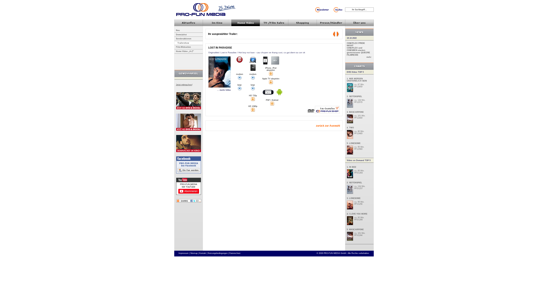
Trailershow (183, 43)
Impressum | (184, 253)
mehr (368, 57)
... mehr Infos (224, 90)
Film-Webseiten (183, 47)
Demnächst (181, 35)
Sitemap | (194, 253)
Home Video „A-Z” (185, 51)
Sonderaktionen (183, 39)
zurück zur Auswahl (328, 125)
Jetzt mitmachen (184, 84)
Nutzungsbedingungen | (218, 253)
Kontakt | (203, 253)
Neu (178, 30)
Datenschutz (235, 253)
